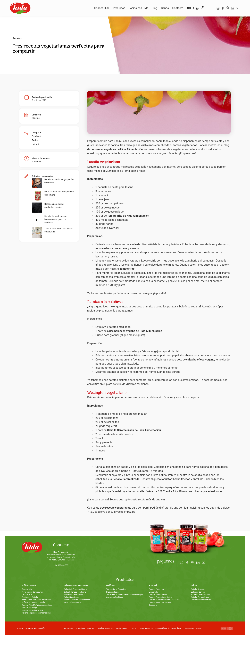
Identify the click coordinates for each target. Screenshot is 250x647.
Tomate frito (27, 589)
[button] (36, 136)
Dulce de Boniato (198, 592)
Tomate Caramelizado (200, 594)
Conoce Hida (102, 8)
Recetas (17, 38)
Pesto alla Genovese (72, 602)
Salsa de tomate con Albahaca (77, 600)
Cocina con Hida (138, 8)
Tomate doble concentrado (160, 602)
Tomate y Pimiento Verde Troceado (164, 600)
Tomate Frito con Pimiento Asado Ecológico (124, 594)
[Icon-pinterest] (227, 8)
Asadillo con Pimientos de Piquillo (36, 600)
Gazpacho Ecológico (114, 597)
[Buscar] (210, 8)
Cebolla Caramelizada (200, 597)
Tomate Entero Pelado (158, 594)
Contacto (177, 8)
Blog (154, 8)
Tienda (165, 8)
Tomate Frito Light (29, 608)
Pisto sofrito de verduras (32, 592)
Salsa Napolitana (71, 597)
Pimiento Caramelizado (201, 600)
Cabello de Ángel (198, 589)
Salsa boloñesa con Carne (75, 592)
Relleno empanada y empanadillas (36, 613)
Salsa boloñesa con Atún (74, 594)
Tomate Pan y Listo (157, 589)
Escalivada (153, 592)
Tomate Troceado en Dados (160, 597)
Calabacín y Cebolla (30, 597)
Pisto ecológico (112, 592)
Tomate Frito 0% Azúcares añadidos (37, 605)
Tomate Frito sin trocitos (32, 610)
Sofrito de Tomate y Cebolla (33, 602)
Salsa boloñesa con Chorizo (75, 589)
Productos (119, 8)
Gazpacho (153, 605)
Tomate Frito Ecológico (116, 589)
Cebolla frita (27, 594)
